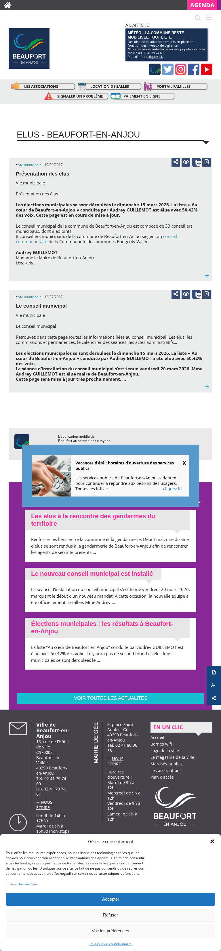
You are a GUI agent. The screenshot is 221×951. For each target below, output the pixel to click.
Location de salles (109, 86)
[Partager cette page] (176, 161)
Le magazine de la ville (172, 757)
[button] (212, 841)
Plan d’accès (162, 777)
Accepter (110, 899)
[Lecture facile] (186, 162)
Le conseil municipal (41, 306)
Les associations (41, 86)
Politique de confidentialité (110, 944)
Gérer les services (23, 884)
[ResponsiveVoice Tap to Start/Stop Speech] (196, 162)
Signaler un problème (80, 96)
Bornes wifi (161, 744)
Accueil (157, 737)
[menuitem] (204, 5)
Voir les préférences (110, 930)
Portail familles (173, 86)
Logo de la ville (164, 750)
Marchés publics (166, 764)
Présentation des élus (42, 174)
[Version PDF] (206, 162)
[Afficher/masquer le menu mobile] (209, 18)
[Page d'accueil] (7, 5)
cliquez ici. (155, 56)
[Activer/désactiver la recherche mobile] (198, 18)
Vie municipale (29, 164)
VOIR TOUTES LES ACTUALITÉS (110, 698)
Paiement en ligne (141, 96)
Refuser (110, 914)
